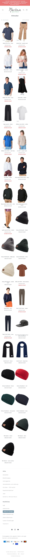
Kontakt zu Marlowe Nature (10, 496)
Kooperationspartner (8, 490)
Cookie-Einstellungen (8, 520)
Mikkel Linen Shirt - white (22, 124)
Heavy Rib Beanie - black (22, 230)
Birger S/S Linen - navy (8, 97)
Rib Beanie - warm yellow (8, 460)
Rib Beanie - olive (22, 435)
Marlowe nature (13, 551)
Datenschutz (6, 508)
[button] (2, 9)
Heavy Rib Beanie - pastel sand (8, 282)
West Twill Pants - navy (8, 334)
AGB (4, 505)
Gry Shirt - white (8, 177)
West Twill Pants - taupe (22, 308)
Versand (22, 553)
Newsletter (5, 474)
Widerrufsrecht (21, 551)
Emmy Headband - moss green (8, 410)
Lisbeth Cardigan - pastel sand (22, 70)
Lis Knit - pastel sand (22, 150)
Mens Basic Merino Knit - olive (8, 204)
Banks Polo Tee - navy (8, 43)
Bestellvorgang (6, 478)
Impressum (5, 523)
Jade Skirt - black (22, 97)
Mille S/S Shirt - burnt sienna (22, 281)
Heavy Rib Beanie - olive (22, 256)
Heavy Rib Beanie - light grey (8, 256)
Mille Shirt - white (8, 69)
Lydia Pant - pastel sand (22, 43)
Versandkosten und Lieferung (10, 484)
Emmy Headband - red (22, 385)
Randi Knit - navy (8, 308)
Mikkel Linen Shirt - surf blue (8, 150)
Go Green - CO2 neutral (9, 487)
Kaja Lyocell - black (8, 124)
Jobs (4, 493)
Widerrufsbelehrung (8, 514)
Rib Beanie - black (8, 435)
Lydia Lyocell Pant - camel (8, 230)
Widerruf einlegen (8, 511)
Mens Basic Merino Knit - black (22, 205)
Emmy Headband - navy (22, 410)
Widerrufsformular (7, 517)
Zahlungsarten (6, 481)
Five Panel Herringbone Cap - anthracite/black (22, 335)
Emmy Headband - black (8, 385)
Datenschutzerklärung (11, 553)
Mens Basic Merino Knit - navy (22, 177)
